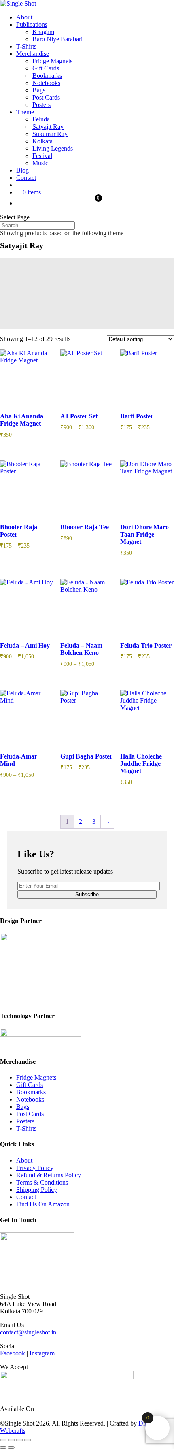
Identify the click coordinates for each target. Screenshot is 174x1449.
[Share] (19, 1440)
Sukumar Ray (50, 133)
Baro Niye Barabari (57, 39)
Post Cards (46, 97)
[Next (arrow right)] (11, 1447)
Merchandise (32, 53)
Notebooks (46, 82)
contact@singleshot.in (28, 1332)
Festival (42, 155)
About (24, 17)
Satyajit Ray (48, 126)
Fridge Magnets (52, 61)
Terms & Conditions (42, 1182)
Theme (25, 112)
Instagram (42, 1353)
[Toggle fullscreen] (11, 1440)
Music (40, 163)
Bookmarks (47, 75)
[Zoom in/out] (3, 1440)
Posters (41, 104)
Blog (22, 170)
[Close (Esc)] (27, 1440)
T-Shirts (26, 46)
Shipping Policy (36, 1189)
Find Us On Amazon (43, 1204)
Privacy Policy (34, 1167)
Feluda (41, 119)
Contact (26, 177)
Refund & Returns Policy (48, 1175)
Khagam (43, 31)
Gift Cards (45, 68)
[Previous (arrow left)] (3, 1447)
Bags (38, 90)
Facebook (12, 1353)
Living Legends (52, 148)
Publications (31, 24)
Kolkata (42, 141)
